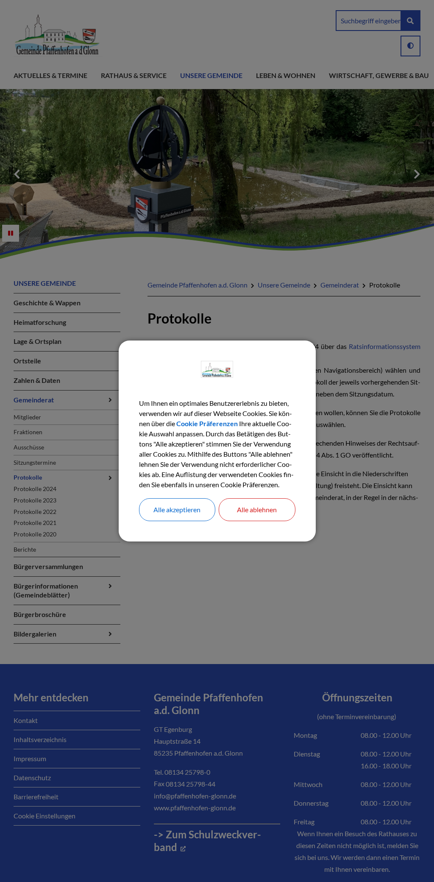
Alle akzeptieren (176, 509)
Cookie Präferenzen (207, 423)
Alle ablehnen (257, 509)
